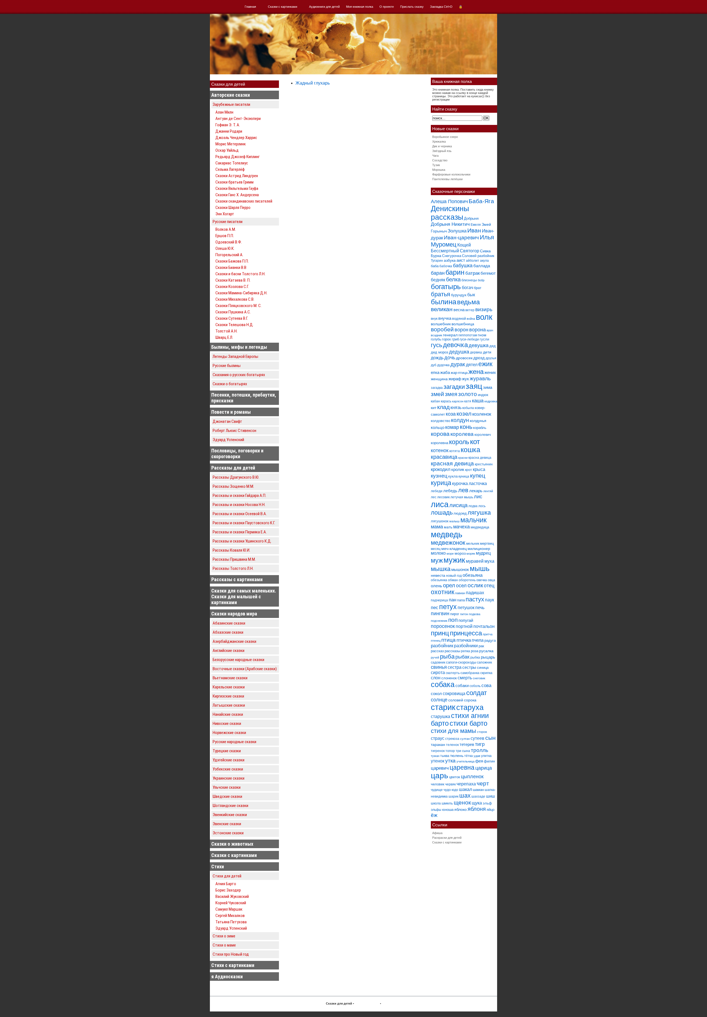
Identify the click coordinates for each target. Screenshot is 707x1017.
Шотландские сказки (230, 805)
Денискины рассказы (450, 213)
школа (436, 803)
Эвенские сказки (227, 823)
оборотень (467, 580)
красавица (444, 457)
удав (477, 755)
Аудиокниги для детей (324, 6)
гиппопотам (467, 335)
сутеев (477, 738)
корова (440, 434)
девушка (479, 345)
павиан (460, 593)
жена (476, 371)
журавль (480, 378)
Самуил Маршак (228, 909)
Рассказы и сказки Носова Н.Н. (239, 504)
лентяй (488, 491)
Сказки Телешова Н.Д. (234, 324)
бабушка (463, 265)
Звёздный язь (442, 151)
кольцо (437, 427)
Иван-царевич (461, 237)
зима (487, 387)
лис (478, 496)
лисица (458, 505)
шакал (465, 789)
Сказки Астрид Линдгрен (236, 175)
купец (477, 475)
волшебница (463, 324)
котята (454, 451)
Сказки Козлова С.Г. (232, 286)
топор (450, 751)
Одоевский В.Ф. (228, 242)
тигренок (438, 751)
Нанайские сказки (228, 714)
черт (483, 783)
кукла (453, 476)
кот (475, 441)
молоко (438, 553)
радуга (490, 640)
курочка (460, 483)
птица (448, 640)
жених (490, 372)
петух (448, 606)
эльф (487, 803)
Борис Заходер (228, 890)
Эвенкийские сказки (230, 814)
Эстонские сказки (228, 832)
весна (459, 309)
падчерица (439, 600)
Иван (474, 230)
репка (465, 651)
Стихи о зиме (224, 936)
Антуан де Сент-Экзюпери (238, 118)
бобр (481, 280)
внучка (444, 318)
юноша (447, 810)
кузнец (439, 476)
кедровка (490, 401)
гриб (455, 339)
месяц (435, 549)
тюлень (456, 755)
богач (467, 287)
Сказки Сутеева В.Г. (231, 318)
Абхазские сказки (228, 632)
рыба (447, 656)
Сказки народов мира (234, 614)
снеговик (479, 678)
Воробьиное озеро (445, 136)
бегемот (488, 273)
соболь (475, 686)
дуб (433, 365)
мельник (472, 544)
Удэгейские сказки (228, 759)
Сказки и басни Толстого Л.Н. (240, 273)
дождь (437, 357)
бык (471, 294)
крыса (479, 469)
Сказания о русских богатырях (239, 374)
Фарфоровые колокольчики (451, 174)
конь (466, 426)
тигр (480, 744)
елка (435, 372)
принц (440, 633)
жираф (455, 378)
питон (464, 614)
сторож (482, 731)
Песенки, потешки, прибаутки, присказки (243, 397)
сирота (438, 672)
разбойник (442, 645)
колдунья (478, 420)
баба (435, 266)
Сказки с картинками (282, 6)
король (459, 441)
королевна (439, 443)
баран (438, 273)
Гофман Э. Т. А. (227, 124)
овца (491, 580)
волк (484, 317)
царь (439, 775)
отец (489, 585)
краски (463, 457)
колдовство (440, 421)
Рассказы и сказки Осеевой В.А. (240, 513)
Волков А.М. (225, 229)
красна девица (479, 458)
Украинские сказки (228, 778)
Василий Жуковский (232, 896)
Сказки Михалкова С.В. (234, 299)
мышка (440, 568)
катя (467, 401)
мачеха (461, 527)
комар (452, 427)
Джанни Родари (228, 131)
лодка (473, 506)
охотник (442, 592)
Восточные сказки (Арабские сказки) (245, 668)
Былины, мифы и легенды (239, 347)
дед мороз (439, 352)
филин (489, 761)
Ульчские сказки (227, 787)
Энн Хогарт (224, 213)
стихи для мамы (453, 730)
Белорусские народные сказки (238, 659)
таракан (438, 744)
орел (449, 585)
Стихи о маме (224, 945)
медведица (480, 527)
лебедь (450, 490)
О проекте (386, 6)
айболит (472, 261)
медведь (446, 534)
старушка (440, 716)
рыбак (462, 657)
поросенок (443, 626)
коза (451, 414)
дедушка (459, 352)
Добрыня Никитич (450, 224)
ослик (475, 585)
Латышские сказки (229, 705)
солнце (439, 700)
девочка (455, 344)
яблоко (460, 809)
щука (477, 802)
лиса (440, 504)
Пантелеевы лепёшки (447, 179)
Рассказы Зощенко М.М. (233, 486)
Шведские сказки (227, 796)
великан (442, 309)
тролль (479, 750)
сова (486, 685)
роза (474, 651)
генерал (450, 335)
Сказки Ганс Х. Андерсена (237, 194)
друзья (491, 358)
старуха (470, 707)
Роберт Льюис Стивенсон (234, 430)
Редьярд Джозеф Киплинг (237, 156)
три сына (463, 751)
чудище (437, 790)
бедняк (438, 279)
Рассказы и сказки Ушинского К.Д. (242, 541)
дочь (449, 357)
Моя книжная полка (359, 6)
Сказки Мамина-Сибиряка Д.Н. (241, 292)
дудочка (443, 365)
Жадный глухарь (313, 83)
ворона (477, 329)
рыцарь (488, 657)
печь (479, 607)
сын (490, 738)
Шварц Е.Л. (224, 337)
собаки (462, 685)
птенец (435, 640)
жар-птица (459, 373)
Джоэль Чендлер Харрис (236, 137)
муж (437, 560)
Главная (250, 6)
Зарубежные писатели (231, 104)
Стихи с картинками (232, 965)
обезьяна (472, 575)
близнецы (469, 280)
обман (453, 580)
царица (483, 768)
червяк (450, 784)
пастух (475, 599)
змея (451, 394)
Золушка (457, 231)
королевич (482, 435)
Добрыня (471, 218)
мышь (480, 568)
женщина (439, 379)
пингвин (440, 613)
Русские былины (227, 365)
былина (443, 302)
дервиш (476, 352)
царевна (462, 767)
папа (461, 600)
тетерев (467, 744)
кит (433, 407)
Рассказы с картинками (237, 579)
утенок (437, 761)
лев (463, 490)
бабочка (445, 266)
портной (464, 626)
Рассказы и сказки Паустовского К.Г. (244, 522)
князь (455, 407)
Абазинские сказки (229, 623)
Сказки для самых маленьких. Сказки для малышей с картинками (243, 596)
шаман (478, 790)
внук (434, 319)
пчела (478, 640)
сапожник (484, 662)
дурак (457, 364)
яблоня (477, 809)
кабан (435, 401)
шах (465, 795)
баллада (481, 265)
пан (452, 599)
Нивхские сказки (227, 723)
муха (489, 561)
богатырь (446, 286)
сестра (454, 667)
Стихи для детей (227, 876)
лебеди (436, 491)
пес (434, 607)
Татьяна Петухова (231, 921)
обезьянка (439, 580)
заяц (474, 386)
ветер (469, 310)
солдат (476, 692)
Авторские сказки (230, 95)
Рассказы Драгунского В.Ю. (236, 477)
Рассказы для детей (233, 468)
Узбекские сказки (228, 769)
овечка (481, 580)
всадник (436, 335)
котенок (440, 450)
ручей (435, 657)
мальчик (473, 520)
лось (482, 506)
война (471, 318)
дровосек (464, 358)
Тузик (436, 165)
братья (440, 294)
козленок (481, 414)
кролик (457, 469)
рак (481, 646)
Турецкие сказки (227, 750)
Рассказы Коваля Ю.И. (231, 550)
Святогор (469, 250)
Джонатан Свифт (227, 421)
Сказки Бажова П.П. (232, 261)
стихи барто (468, 723)
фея (479, 761)
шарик (453, 796)
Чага (435, 155)
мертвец (487, 543)
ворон (461, 329)
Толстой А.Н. (226, 331)
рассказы (452, 651)
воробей (442, 329)
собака (443, 684)
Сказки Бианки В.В (230, 267)
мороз (460, 553)
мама (437, 527)
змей (437, 394)
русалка (486, 651)
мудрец (483, 553)
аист (461, 260)
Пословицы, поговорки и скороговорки (237, 453)
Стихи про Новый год (231, 954)
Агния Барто (225, 883)
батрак (472, 273)
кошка (470, 450)
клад (443, 407)
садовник (438, 662)
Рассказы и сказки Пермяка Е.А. (240, 532)
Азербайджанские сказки (234, 641)
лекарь (475, 490)
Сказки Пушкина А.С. (233, 312)
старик (443, 707)
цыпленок (472, 776)
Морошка (438, 169)
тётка (468, 756)
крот (468, 470)
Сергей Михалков (230, 915)
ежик (485, 364)
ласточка (478, 483)
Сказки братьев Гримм (234, 182)
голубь (436, 339)
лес (433, 497)
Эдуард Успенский (228, 439)
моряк (470, 553)
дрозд (479, 357)
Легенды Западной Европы (235, 356)
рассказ (437, 651)
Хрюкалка (439, 141)
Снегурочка (451, 256)
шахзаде (478, 796)
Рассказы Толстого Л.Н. (233, 568)
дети (487, 352)
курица (441, 482)
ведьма (468, 302)
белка (453, 279)
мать (448, 527)
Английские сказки (228, 650)
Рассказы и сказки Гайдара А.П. (239, 495)
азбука (450, 260)
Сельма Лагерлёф (230, 169)
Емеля (476, 225)
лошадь (442, 512)
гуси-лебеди (469, 339)
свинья (439, 667)
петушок (466, 607)
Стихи (217, 866)
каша (478, 400)
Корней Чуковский (230, 902)
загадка (437, 388)
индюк (483, 395)
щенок (462, 802)
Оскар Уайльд (227, 150)
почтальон (484, 626)
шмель (447, 803)
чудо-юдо (451, 790)
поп (453, 620)
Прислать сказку (412, 6)
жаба (445, 372)
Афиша (437, 833)
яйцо (490, 810)
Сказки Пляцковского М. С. (238, 305)
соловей (455, 700)
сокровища (454, 693)
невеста (438, 575)
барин (455, 272)
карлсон (457, 401)
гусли (484, 339)
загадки (454, 386)
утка (450, 761)
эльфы (436, 810)
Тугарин (437, 261)
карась (446, 401)
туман (435, 755)
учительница (465, 761)
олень (436, 585)
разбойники (466, 645)
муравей (475, 561)
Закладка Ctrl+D (441, 6)
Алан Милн (224, 112)
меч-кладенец (454, 548)
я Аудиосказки (227, 976)
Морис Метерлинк (230, 143)
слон (435, 677)
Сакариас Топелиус (231, 163)
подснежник (439, 620)
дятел (472, 364)
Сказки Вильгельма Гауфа (236, 188)
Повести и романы (231, 412)
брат (477, 288)
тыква (444, 756)
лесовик (443, 497)
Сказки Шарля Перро (232, 207)
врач (490, 330)
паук (489, 599)
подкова (474, 614)
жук (465, 378)
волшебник (441, 324)
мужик (454, 560)
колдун (460, 420)
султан (465, 738)
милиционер (479, 548)
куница (463, 476)
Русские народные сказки (234, 741)
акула (484, 261)
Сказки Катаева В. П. (232, 280)
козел (464, 413)
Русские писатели (227, 221)
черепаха (466, 784)
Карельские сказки (229, 687)
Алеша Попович (449, 201)
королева (462, 434)
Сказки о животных (232, 844)
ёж (434, 815)
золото (467, 394)
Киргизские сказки (228, 696)
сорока (470, 700)
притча (487, 634)
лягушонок (440, 521)
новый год (454, 576)
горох (446, 339)
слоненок (449, 678)
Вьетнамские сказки (230, 677)
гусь (436, 345)
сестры (469, 667)
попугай (465, 620)
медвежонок (448, 542)
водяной (459, 318)
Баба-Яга (481, 201)
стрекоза (452, 739)
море (450, 553)
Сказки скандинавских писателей (243, 201)
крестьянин (484, 464)
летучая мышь (461, 497)
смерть (465, 677)
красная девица (452, 463)
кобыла (468, 408)
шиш (490, 796)
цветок (454, 777)
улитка (486, 756)
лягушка (479, 512)
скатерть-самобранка (462, 673)
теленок (452, 745)
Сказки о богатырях (230, 383)
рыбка (475, 657)
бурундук (458, 295)
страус (437, 738)
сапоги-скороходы (461, 662)
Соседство (439, 160)
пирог (454, 614)
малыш (454, 521)
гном (482, 335)
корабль (479, 428)
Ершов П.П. (224, 235)
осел (461, 585)
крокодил (440, 469)
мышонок (460, 569)
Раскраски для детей (446, 837)
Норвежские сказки (229, 732)
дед (492, 346)
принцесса (466, 633)
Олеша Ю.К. (224, 248)
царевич (440, 768)
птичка (464, 640)
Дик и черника (442, 146)
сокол (436, 693)
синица (483, 667)
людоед (460, 513)
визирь (483, 309)
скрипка (486, 673)
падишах (475, 592)
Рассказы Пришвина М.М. (234, 559)
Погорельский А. (229, 254)
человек (437, 784)
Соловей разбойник (478, 256)
